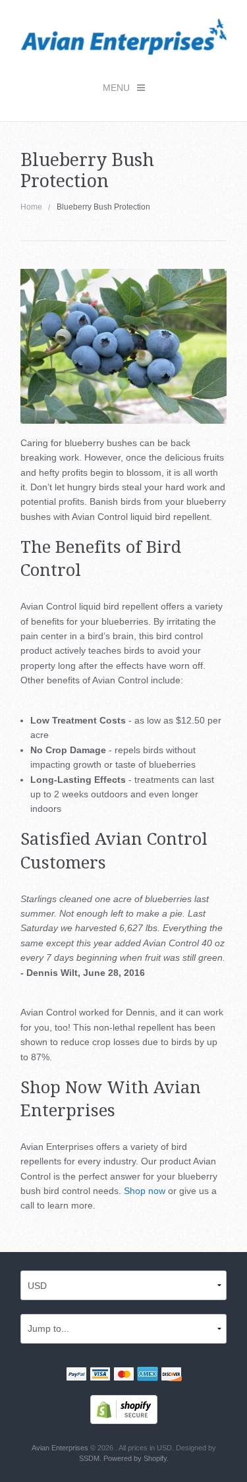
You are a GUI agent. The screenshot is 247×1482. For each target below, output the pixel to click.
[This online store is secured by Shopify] (123, 1408)
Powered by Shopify (135, 1458)
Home (31, 207)
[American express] (147, 1375)
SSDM (89, 1458)
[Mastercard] (123, 1375)
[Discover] (171, 1375)
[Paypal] (76, 1375)
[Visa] (100, 1375)
